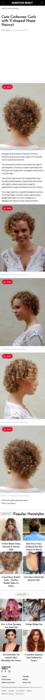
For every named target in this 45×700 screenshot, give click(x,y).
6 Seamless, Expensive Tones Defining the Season (34, 658)
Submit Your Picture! (8, 682)
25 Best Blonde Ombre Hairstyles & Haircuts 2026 (11, 547)
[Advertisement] (22, 54)
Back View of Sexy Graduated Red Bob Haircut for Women (34, 547)
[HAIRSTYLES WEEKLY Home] (22, 667)
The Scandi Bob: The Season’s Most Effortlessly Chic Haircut (11, 658)
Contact (4, 676)
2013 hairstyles (16, 500)
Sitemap (25, 679)
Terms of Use (26, 682)
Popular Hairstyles (13, 8)
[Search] (42, 2)
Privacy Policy (6, 679)
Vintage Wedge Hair (33, 624)
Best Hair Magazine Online (35, 687)
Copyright (25, 676)
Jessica (7, 30)
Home (3, 8)
